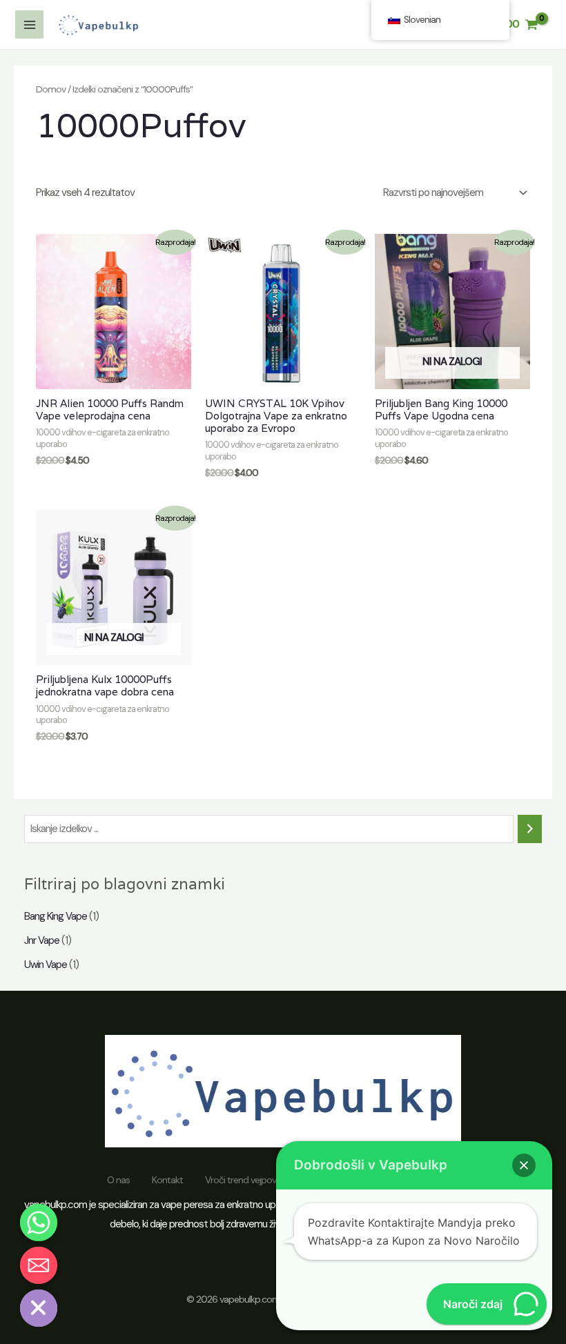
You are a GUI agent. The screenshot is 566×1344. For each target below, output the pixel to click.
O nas (118, 1180)
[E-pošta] (38, 1265)
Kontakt (167, 1180)
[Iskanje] (530, 829)
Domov (51, 89)
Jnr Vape (41, 940)
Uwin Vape (45, 964)
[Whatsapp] (38, 1222)
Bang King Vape (55, 916)
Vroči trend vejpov (240, 1180)
